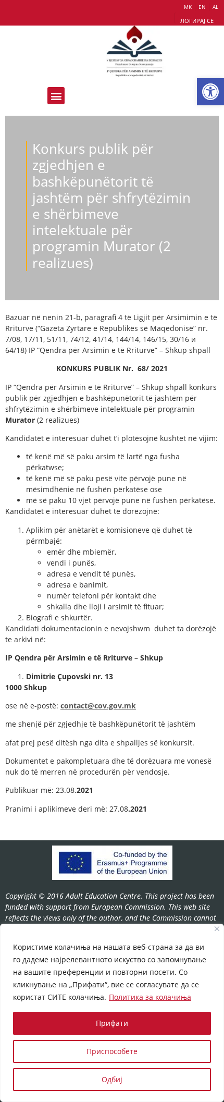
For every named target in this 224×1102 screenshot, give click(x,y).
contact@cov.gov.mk (98, 706)
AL (215, 6)
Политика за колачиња (150, 997)
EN (202, 6)
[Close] (217, 928)
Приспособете (112, 1051)
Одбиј (112, 1079)
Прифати (112, 1023)
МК (188, 6)
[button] (210, 91)
